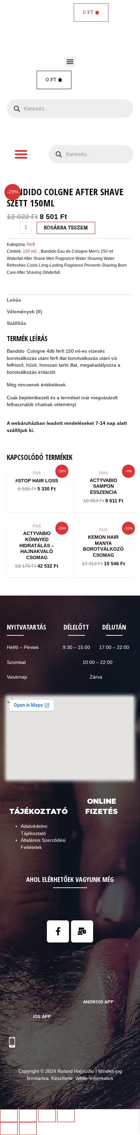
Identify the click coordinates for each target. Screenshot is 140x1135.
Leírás (14, 300)
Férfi (31, 244)
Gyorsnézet (36, 460)
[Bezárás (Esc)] (9, 1115)
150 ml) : (31, 251)
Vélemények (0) (24, 311)
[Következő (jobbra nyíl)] (28, 1128)
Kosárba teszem (66, 227)
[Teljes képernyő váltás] (47, 1115)
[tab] (70, 300)
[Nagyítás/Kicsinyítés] (66, 1115)
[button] (69, 61)
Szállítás (16, 323)
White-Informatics (94, 1078)
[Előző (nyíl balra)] (9, 1128)
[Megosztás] (28, 1115)
